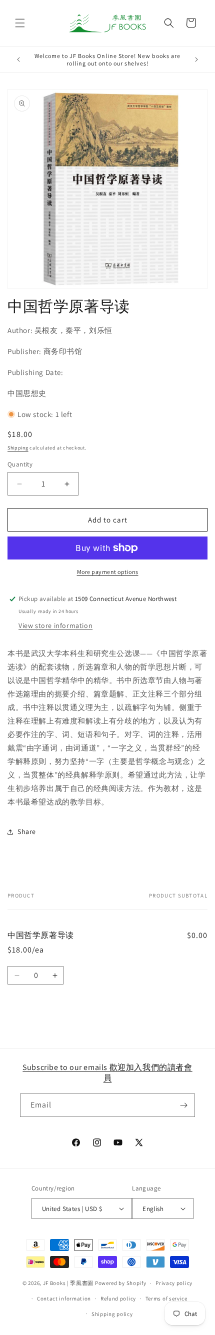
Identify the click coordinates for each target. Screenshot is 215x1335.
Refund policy (118, 1298)
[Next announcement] (197, 59)
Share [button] (27, 831)
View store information (55, 625)
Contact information (64, 1298)
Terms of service (167, 1298)
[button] (20, 23)
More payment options (107, 572)
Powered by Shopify (120, 1283)
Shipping (18, 447)
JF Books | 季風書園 (68, 1283)
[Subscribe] (183, 1105)
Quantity (20, 464)
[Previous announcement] (19, 59)
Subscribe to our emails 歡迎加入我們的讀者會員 (107, 1072)
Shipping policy (112, 1314)
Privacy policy (174, 1283)
